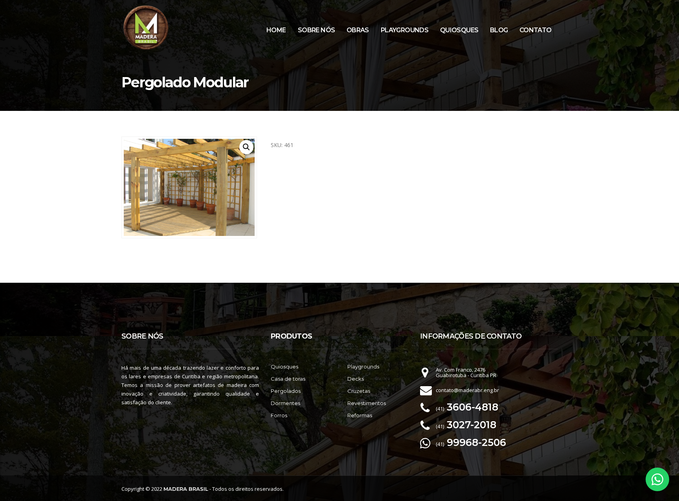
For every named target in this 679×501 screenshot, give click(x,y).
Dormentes (285, 403)
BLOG (499, 30)
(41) (467, 408)
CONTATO (535, 30)
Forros (279, 415)
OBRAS (358, 30)
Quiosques (284, 366)
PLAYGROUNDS (404, 30)
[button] (246, 147)
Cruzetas (358, 391)
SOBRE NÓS (316, 30)
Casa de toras (288, 379)
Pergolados (286, 391)
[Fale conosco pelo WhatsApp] (657, 479)
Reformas (359, 415)
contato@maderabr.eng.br (467, 390)
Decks (355, 379)
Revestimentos (366, 403)
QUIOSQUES (459, 30)
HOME (276, 30)
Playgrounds (363, 366)
